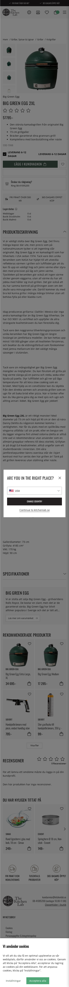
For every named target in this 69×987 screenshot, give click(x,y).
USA (17, 490)
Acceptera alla (37, 980)
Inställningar (13, 980)
